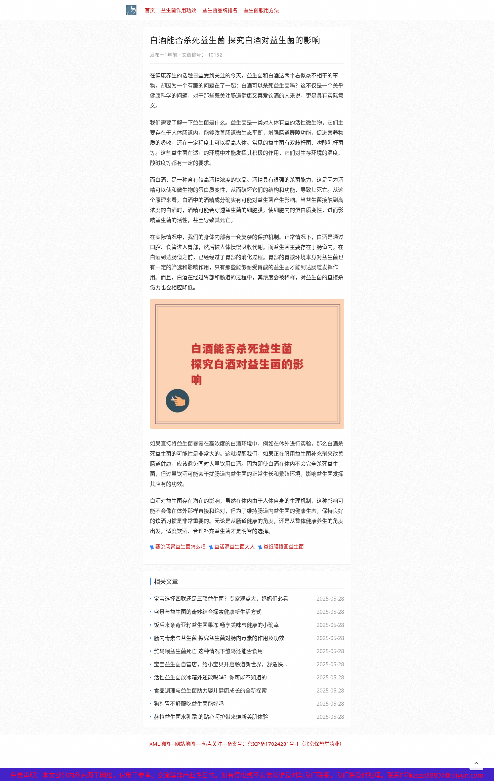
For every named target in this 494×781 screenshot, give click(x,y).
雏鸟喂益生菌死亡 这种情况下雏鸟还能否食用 (208, 651)
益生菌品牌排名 (220, 10)
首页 (150, 10)
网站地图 (185, 743)
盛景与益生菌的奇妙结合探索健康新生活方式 (207, 611)
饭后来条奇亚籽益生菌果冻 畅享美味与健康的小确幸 (216, 625)
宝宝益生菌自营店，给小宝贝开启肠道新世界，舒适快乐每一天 (222, 664)
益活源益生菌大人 (234, 546)
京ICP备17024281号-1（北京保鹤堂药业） (295, 743)
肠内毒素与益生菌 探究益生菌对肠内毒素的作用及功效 (219, 638)
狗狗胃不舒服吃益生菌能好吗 (189, 703)
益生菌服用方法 (261, 10)
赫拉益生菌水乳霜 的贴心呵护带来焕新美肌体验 (211, 716)
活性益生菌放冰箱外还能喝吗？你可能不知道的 (210, 677)
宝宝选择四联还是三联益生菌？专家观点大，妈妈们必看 (221, 598)
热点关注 (212, 743)
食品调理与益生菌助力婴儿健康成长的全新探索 (210, 690)
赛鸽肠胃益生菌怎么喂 (180, 546)
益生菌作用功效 (178, 10)
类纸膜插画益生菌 (283, 546)
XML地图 (160, 743)
